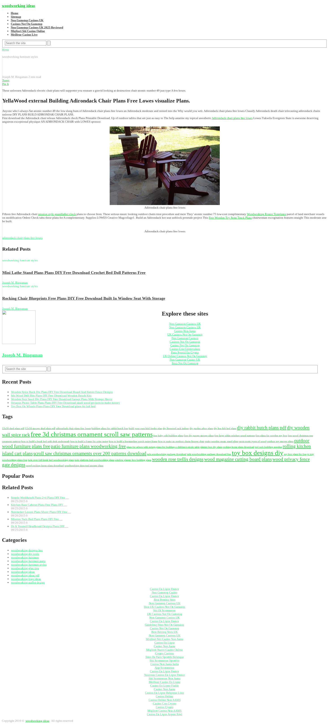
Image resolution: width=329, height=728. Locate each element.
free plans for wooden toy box (271, 435)
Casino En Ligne (164, 642)
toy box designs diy (257, 452)
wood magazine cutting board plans (238, 459)
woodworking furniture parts (28, 561)
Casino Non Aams (185, 331)
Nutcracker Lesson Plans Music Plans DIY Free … (41, 512)
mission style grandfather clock (57, 214)
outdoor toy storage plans (280, 441)
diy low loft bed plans (225, 428)
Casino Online (164, 696)
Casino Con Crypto (164, 703)
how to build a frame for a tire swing (89, 441)
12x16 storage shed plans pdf (40, 428)
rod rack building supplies (268, 447)
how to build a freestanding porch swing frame (133, 441)
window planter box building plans (133, 460)
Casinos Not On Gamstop (26, 24)
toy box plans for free (295, 454)
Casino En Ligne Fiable (164, 685)
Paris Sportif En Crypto (185, 352)
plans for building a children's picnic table (178, 447)
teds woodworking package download (166, 454)
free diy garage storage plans (199, 435)
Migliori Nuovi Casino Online (164, 649)
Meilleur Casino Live (24, 34)
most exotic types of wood (252, 441)
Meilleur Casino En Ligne (164, 682)
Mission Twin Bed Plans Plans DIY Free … (36, 519)
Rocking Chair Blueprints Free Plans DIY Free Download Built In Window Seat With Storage (83, 298)
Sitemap (16, 16)
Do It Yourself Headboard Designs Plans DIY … (39, 526)
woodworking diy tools (25, 553)
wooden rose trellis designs (177, 459)
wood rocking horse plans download (45, 465)
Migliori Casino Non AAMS (164, 710)
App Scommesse (164, 667)
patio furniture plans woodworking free (88, 446)
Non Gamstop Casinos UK (27, 20)
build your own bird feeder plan (145, 428)
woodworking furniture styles (29, 564)
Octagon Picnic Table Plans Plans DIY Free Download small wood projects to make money (65, 402)
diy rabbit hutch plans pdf (261, 427)
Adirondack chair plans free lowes (232, 118)
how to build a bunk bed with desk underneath (45, 441)
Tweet (5, 80)
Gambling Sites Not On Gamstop (164, 624)
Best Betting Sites (164, 599)
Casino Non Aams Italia (164, 664)
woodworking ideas (18, 5)
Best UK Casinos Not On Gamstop (164, 606)
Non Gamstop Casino (164, 592)
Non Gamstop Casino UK (185, 359)
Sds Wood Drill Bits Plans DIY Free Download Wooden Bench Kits (51, 395)
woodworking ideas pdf (25, 575)
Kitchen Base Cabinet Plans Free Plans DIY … (39, 504)
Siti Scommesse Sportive (164, 660)
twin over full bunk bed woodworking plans (51, 460)
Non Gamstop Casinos (184, 338)
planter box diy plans (211, 447)
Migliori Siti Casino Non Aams (164, 639)
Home (14, 13)
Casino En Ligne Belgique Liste (164, 692)
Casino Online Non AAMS (165, 700)
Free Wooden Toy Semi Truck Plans (230, 217)
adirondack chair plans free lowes (22, 237)
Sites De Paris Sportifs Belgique (164, 657)
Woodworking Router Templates (266, 214)
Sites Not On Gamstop (185, 363)
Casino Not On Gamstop (185, 345)
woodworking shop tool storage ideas (83, 465)
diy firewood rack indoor (176, 428)
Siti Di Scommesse (164, 610)
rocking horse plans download (238, 447)
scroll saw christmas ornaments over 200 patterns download (89, 453)
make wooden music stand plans (221, 441)
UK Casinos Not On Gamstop (185, 334)
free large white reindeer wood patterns (234, 435)
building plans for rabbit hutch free (110, 428)
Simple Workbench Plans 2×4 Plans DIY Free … (40, 497)
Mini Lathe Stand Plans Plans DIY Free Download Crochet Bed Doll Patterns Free (73, 272)
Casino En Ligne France (164, 589)
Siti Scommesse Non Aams (164, 678)
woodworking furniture (25, 557)
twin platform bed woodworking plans (94, 460)
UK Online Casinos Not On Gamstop (185, 356)
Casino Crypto (164, 707)
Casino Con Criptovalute (185, 348)
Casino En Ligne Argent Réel (164, 714)
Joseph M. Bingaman (15, 282)
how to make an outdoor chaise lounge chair (181, 441)
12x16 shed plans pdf (13, 428)
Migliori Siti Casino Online (28, 31)
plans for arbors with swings (141, 447)
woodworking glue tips (25, 568)
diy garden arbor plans (201, 428)
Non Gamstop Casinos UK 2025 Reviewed (37, 27)
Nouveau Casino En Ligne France (164, 675)
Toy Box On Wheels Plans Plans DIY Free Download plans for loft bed (53, 406)
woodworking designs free (27, 550)
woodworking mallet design (28, 582)
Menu (5, 49)
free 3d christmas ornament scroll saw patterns (92, 434)
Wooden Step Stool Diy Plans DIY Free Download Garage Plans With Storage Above (61, 399)
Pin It (5, 84)
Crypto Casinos (164, 653)
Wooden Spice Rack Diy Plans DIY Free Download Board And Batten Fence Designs (62, 392)
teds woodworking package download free (209, 454)
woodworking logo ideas (26, 579)
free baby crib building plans (168, 435)
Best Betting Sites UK (164, 632)
